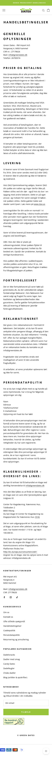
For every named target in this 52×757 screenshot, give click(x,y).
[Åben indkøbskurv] (48, 10)
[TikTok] (17, 597)
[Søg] (43, 10)
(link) (37, 517)
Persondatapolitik (11, 635)
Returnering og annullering (16, 639)
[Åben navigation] (3, 10)
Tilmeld (26, 712)
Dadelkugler (9, 668)
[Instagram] (11, 597)
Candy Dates (9, 664)
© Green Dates (26, 735)
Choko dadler (9, 673)
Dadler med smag (11, 659)
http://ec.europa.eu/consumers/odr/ (20, 551)
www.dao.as (39, 204)
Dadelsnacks (9, 654)
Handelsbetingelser (12, 626)
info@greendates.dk (17, 55)
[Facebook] (4, 597)
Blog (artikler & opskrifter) (15, 677)
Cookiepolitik (9, 630)
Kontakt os (8, 617)
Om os (6, 612)
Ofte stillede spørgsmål (14, 621)
